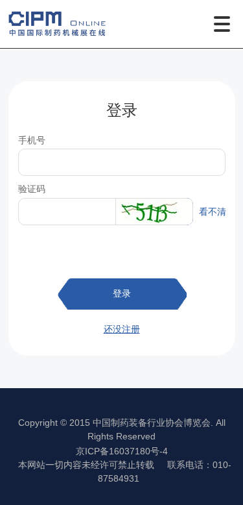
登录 (122, 293)
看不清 (212, 211)
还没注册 (122, 329)
